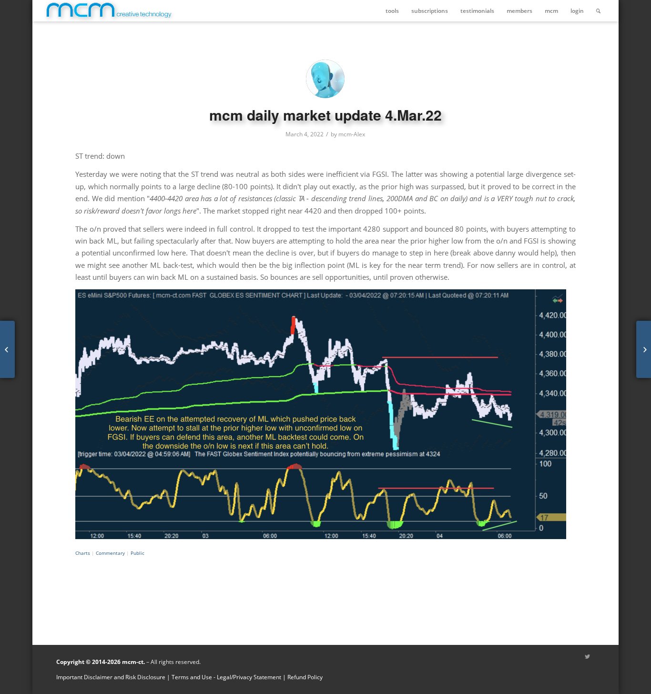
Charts (82, 553)
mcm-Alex (351, 134)
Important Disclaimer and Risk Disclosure (110, 677)
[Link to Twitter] (587, 657)
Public (137, 553)
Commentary (110, 553)
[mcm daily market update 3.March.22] (7, 349)
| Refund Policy (303, 677)
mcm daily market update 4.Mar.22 (325, 114)
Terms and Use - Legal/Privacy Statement (226, 677)
